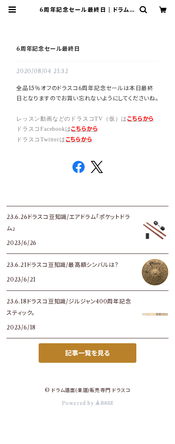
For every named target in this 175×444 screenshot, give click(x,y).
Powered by (79, 403)
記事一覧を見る (87, 353)
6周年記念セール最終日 (48, 48)
